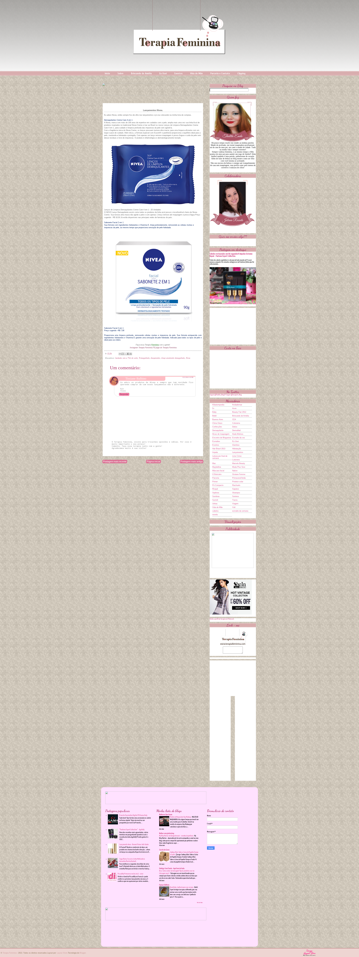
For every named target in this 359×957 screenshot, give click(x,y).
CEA (234, 419)
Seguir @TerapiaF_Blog (234, 395)
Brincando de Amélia (141, 73)
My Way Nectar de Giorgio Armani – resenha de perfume (176, 836)
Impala (215, 452)
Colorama (236, 423)
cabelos (215, 511)
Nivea (188, 358)
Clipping (241, 73)
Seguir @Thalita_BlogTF (218, 395)
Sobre (120, 73)
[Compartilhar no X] (125, 353)
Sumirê (215, 500)
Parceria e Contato (220, 73)
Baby (214, 412)
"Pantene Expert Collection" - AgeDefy (131, 830)
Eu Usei (163, 73)
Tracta (234, 500)
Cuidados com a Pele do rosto (126, 358)
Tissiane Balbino (135, 378)
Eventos (178, 73)
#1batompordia (218, 405)
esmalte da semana (240, 511)
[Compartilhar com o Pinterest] (130, 353)
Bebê (214, 416)
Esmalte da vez (238, 438)
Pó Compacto (217, 485)
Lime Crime (236, 456)
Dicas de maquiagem (220, 434)
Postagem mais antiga (191, 461)
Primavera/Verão (239, 478)
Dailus (234, 427)
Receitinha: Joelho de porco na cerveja (181, 887)
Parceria (215, 478)
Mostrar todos (200, 902)
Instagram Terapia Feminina (141, 348)
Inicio (107, 73)
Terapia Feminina (10, 953)
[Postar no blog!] (122, 353)
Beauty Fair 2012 (239, 412)
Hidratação (236, 449)
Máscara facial (218, 471)
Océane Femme (238, 474)
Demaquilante (144, 358)
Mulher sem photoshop (166, 833)
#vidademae (237, 405)
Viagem (235, 504)
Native (234, 471)
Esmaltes (216, 441)
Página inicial (153, 461)
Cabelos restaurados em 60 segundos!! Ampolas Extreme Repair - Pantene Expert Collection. (231, 255)
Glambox (236, 445)
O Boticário (216, 474)
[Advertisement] (233, 325)
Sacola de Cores (164, 850)
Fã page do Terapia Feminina (165, 348)
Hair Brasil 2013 (218, 449)
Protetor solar (237, 482)
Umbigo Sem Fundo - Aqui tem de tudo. (172, 868)
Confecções (217, 427)
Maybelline (216, 467)
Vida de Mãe (196, 73)
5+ (213, 408)
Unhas (215, 504)
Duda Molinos (237, 434)
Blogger (83, 953)
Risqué (215, 489)
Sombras (216, 496)
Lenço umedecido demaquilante (173, 358)
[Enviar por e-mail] (120, 353)
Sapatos (235, 489)
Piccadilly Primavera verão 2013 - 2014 (130, 874)
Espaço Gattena (164, 885)
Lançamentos (155, 358)
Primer (215, 482)
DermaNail (236, 430)
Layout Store (62, 953)
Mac (214, 463)
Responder (124, 394)
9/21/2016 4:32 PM (188, 377)
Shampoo (236, 493)
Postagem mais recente (114, 461)
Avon (234, 408)
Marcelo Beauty (238, 463)
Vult (233, 507)
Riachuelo (236, 485)
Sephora (215, 493)
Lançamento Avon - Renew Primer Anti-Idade (134, 844)
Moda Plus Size (238, 467)
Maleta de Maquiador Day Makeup (180, 817)
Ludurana (236, 460)
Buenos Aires (217, 419)
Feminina (155, 345)
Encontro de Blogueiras (221, 438)
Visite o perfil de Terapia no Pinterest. (222, 619)
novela (215, 515)
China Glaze (217, 423)
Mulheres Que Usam (165, 815)
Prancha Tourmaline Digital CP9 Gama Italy (133, 815)
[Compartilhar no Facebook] (128, 353)
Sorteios (235, 496)
